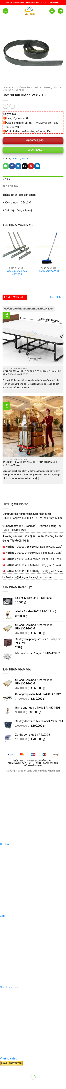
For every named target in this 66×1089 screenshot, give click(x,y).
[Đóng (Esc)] (3, 1069)
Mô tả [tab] (6, 179)
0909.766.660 (35, 140)
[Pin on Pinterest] (31, 166)
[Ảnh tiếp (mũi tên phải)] (13, 1083)
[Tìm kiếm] (52, 11)
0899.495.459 (26, 559)
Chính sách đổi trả (47, 763)
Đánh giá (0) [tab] (10, 186)
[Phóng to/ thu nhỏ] (13, 1069)
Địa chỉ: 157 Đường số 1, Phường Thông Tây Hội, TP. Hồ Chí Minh (33, 2)
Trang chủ (9, 87)
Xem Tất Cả (55, 297)
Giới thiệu (19, 761)
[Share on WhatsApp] (6, 166)
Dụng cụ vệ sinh (14, 90)
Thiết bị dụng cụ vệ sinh (47, 87)
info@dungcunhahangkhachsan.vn (32, 577)
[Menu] (5, 11)
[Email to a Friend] (25, 166)
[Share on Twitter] (18, 166)
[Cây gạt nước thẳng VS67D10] (17, 248)
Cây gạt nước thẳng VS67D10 (17, 272)
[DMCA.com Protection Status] (11, 1063)
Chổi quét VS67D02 (49, 271)
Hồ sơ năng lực (33, 765)
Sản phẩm (24, 87)
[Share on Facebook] (12, 166)
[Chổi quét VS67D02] (49, 248)
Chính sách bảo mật (39, 761)
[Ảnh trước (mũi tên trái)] (3, 1083)
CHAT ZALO (34, 149)
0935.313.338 (26, 571)
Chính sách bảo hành (20, 763)
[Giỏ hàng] (60, 11)
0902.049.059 (26, 552)
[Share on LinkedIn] (37, 166)
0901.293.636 (26, 565)
